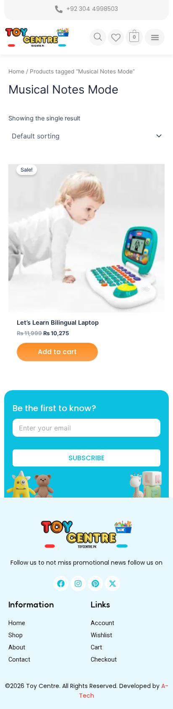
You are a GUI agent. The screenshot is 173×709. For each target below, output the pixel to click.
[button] (97, 37)
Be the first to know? (54, 408)
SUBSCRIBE (86, 458)
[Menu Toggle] (154, 37)
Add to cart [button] (57, 352)
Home (16, 71)
